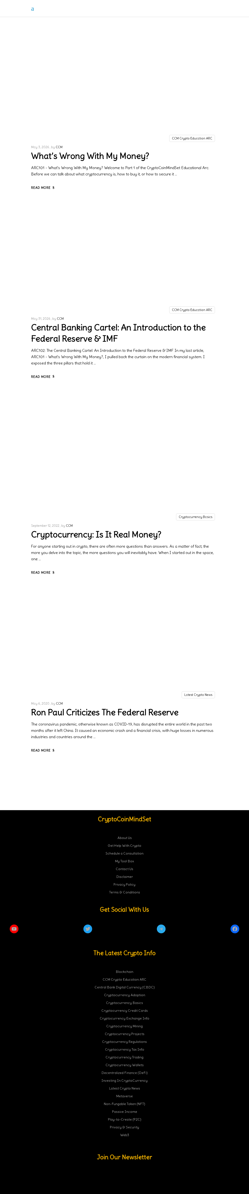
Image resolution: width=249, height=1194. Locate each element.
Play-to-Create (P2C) (124, 1119)
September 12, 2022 (45, 526)
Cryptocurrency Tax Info (124, 1049)
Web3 (124, 1135)
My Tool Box (124, 861)
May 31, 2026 (40, 319)
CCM (59, 147)
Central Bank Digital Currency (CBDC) (125, 987)
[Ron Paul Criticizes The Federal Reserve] (124, 643)
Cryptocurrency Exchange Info (124, 1018)
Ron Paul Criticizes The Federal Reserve (104, 712)
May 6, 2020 (40, 703)
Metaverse (124, 1096)
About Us (124, 838)
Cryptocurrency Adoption (124, 995)
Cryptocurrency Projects (124, 1034)
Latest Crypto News (198, 695)
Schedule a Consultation (124, 853)
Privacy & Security (124, 1127)
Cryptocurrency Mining (124, 1026)
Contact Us (124, 869)
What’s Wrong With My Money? (90, 155)
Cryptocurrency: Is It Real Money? (96, 534)
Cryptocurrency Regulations (124, 1041)
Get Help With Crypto (124, 845)
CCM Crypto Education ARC (192, 138)
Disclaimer (124, 876)
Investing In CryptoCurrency (124, 1080)
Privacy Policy (124, 884)
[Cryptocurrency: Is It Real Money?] (124, 456)
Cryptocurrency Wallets (125, 1065)
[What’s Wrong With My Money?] (124, 86)
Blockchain (124, 971)
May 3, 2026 (40, 147)
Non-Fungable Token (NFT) (124, 1104)
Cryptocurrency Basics (195, 517)
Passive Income (124, 1111)
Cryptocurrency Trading (124, 1057)
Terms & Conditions (124, 892)
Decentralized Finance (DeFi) (124, 1073)
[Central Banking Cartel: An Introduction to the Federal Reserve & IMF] (124, 258)
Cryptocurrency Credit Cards (124, 1010)
